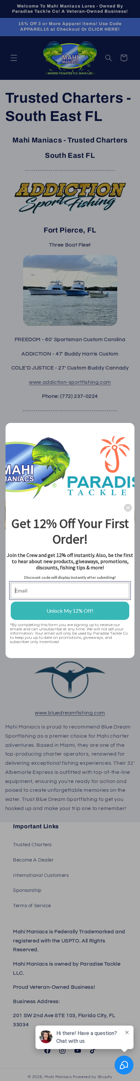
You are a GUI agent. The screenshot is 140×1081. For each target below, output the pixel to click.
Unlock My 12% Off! (70, 611)
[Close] (128, 508)
